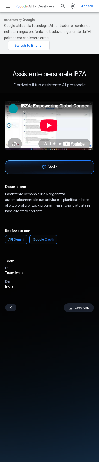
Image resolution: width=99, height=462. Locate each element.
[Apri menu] (8, 6)
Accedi (87, 6)
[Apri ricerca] (63, 6)
